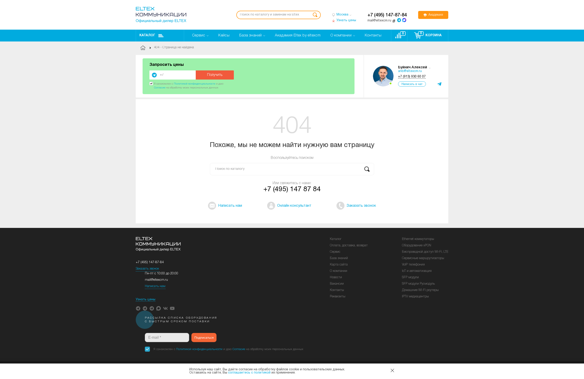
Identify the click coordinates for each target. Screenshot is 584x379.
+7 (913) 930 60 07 (412, 76)
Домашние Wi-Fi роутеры (420, 290)
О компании (338, 271)
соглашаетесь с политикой (249, 372)
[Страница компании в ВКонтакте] (165, 308)
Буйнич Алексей (412, 67)
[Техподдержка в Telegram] (151, 308)
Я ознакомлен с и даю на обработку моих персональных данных (228, 349)
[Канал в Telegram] (145, 308)
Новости (336, 277)
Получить (214, 75)
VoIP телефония (413, 264)
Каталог (147, 35)
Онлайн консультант (294, 205)
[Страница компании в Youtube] (172, 308)
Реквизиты (337, 296)
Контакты (337, 290)
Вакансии (337, 283)
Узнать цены (145, 299)
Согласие (159, 87)
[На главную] (161, 15)
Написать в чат (412, 84)
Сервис (335, 251)
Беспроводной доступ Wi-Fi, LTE (425, 251)
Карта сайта (339, 264)
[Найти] (315, 15)
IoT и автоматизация (417, 271)
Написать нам (155, 286)
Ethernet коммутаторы (418, 239)
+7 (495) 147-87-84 (387, 15)
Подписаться (204, 337)
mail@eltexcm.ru (156, 279)
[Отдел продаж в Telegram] (399, 20)
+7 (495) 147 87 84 (292, 189)
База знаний (339, 258)
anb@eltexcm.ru (410, 71)
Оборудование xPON (416, 245)
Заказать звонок (147, 268)
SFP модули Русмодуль (418, 283)
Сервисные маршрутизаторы (423, 258)
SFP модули (410, 277)
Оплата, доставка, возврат (349, 245)
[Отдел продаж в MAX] (404, 20)
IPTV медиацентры (415, 296)
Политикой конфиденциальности (194, 84)
